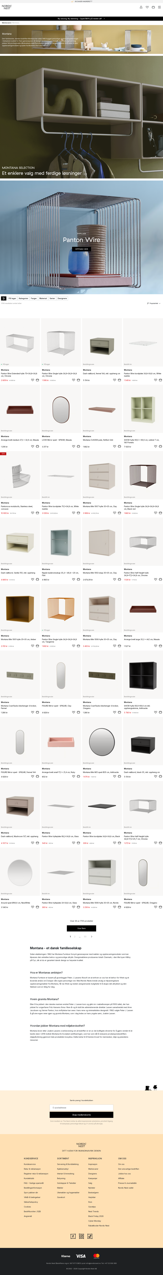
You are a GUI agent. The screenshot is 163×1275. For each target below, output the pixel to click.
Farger (34, 298)
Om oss (121, 1164)
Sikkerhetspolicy (31, 1202)
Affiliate (121, 1178)
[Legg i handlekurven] (37, 379)
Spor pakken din (31, 1192)
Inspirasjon (92, 1164)
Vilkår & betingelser (32, 1197)
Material (43, 298)
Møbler (60, 1188)
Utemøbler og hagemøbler (68, 1192)
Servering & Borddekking (68, 1164)
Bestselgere (93, 1192)
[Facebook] (73, 1236)
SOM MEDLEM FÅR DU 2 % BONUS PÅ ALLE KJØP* (83, 1)
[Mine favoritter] (147, 7)
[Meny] (159, 7)
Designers (92, 1174)
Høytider (92, 1197)
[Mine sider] (141, 7)
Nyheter (91, 1188)
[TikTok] (90, 1236)
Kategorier (23, 298)
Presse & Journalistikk (127, 1183)
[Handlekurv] (153, 7)
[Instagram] (81, 1236)
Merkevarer (6, 23)
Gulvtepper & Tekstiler (66, 1183)
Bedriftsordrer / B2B (32, 1211)
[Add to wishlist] (33, 380)
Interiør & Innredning (65, 1174)
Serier (52, 298)
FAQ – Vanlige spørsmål (34, 1183)
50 (85, 936)
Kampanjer (92, 1178)
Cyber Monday (94, 1221)
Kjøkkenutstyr (63, 1169)
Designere (62, 298)
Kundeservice (30, 1164)
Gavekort (61, 1197)
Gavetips (92, 1207)
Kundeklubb (29, 1178)
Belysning (61, 1178)
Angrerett (28, 1216)
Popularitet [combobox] (154, 303)
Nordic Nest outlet (125, 1188)
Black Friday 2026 (96, 1216)
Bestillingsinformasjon (33, 1188)
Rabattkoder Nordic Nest (98, 1226)
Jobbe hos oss (124, 1174)
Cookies (27, 1207)
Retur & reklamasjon (32, 1169)
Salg (90, 1183)
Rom (90, 1202)
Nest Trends (93, 1211)
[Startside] (7, 7)
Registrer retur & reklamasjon (36, 1174)
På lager (12, 298)
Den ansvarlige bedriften (128, 1169)
